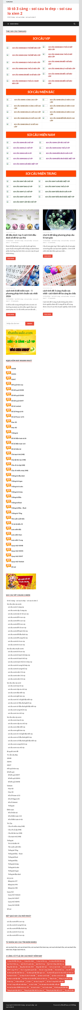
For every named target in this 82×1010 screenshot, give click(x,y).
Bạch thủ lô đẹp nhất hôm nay (55, 964)
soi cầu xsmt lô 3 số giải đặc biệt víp (20, 699)
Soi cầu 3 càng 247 (39, 981)
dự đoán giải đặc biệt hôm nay (15, 973)
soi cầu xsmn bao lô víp (16, 720)
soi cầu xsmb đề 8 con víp (16, 624)
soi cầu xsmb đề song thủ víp (18, 638)
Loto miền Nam (16, 535)
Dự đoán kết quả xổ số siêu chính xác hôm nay (60, 973)
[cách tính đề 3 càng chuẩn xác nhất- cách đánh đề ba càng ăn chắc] (59, 276)
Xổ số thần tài (16, 449)
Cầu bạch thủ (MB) (18, 454)
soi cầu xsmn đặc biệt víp (16, 727)
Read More (10, 258)
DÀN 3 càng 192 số (12, 970)
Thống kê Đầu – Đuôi (18, 508)
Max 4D (14, 427)
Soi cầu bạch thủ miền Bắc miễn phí (49, 984)
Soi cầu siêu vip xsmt (14, 683)
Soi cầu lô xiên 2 (35, 987)
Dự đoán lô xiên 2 (12, 975)
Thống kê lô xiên (17, 486)
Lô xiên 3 (29, 981)
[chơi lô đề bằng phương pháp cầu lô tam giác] (59, 220)
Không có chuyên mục (65, 978)
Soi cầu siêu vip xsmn (14, 717)
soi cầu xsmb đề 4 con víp (16, 617)
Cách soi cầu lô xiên (54, 967)
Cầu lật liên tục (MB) (18, 460)
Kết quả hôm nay (17, 385)
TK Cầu (9, 823)
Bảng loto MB (13, 888)
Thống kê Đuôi (16, 503)
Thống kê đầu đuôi (18, 476)
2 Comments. (15, 242)
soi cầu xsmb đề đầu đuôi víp (18, 634)
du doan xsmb (66, 967)
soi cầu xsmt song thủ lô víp (17, 710)
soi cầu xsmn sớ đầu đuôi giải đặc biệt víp (22, 740)
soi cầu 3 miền (33, 984)
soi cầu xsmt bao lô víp (15, 686)
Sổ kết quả (10, 772)
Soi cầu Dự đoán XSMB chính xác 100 (18, 987)
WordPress (64, 1005)
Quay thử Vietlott (17, 561)
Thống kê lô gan (16, 481)
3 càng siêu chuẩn (29, 961)
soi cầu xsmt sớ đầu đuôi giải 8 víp (19, 703)
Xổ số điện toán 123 (18, 444)
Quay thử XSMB (17, 545)
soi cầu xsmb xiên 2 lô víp (16, 672)
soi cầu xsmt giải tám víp (16, 696)
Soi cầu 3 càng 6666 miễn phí (55, 981)
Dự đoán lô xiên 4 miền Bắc (28, 975)
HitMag (73, 1005)
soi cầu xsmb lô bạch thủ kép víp (19, 655)
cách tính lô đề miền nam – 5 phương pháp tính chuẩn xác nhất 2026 (22, 293)
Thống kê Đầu (16, 497)
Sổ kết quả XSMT (17, 401)
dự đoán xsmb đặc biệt (13, 978)
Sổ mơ (13, 567)
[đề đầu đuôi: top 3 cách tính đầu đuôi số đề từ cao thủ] (22, 220)
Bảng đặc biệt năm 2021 (27, 967)
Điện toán (10, 810)
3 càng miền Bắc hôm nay (14, 961)
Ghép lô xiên (53, 978)
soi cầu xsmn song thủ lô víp (17, 744)
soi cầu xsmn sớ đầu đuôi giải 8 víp (20, 737)
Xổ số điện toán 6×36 (15, 819)
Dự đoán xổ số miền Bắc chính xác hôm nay (34, 978)
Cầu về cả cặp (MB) (18, 465)
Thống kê (14, 433)
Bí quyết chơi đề (12, 751)
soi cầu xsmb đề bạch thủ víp (18, 631)
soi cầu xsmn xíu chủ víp (16, 747)
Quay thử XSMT (17, 556)
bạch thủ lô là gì (40, 964)
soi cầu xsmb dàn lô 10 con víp (18, 614)
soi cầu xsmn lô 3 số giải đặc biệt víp (20, 734)
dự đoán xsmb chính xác (59, 975)
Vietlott (9, 786)
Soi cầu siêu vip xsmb (14, 604)
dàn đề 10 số (70, 970)
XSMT (13, 379)
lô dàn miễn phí (19, 981)
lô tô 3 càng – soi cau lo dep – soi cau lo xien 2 (40, 11)
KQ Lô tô (10, 878)
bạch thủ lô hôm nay (13, 964)
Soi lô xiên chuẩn (47, 987)
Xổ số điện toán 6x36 (18, 438)
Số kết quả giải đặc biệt (61, 987)
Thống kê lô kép (17, 492)
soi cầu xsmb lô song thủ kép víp (19, 665)
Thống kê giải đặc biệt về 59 (54, 990)
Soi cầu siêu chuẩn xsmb (15, 648)
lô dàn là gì (10, 981)
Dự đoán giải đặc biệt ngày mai (36, 973)
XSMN (13, 374)
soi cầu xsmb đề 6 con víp (16, 621)
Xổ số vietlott (16, 406)
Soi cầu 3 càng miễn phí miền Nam (17, 984)
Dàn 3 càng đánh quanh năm (28, 970)
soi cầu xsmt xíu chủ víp (16, 713)
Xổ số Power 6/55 (17, 417)
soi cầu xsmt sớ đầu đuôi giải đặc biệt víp (22, 706)
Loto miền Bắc (16, 529)
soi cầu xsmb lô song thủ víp (17, 669)
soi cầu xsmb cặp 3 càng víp (17, 610)
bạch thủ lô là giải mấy (27, 964)
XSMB (13, 368)
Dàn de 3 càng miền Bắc (46, 970)
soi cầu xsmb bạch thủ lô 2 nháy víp (20, 662)
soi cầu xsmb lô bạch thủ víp (17, 658)
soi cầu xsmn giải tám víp (16, 730)
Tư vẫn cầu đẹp (12, 755)
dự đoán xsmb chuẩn (44, 975)
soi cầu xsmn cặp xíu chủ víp (17, 723)
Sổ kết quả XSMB (17, 390)
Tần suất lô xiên (69, 990)
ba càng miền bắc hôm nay (56, 961)
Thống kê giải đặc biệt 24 (14, 990)
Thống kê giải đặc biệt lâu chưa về (34, 990)
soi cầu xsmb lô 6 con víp (16, 645)
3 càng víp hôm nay (41, 961)
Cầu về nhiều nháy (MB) (19, 470)
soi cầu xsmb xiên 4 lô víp (16, 679)
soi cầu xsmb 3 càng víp (16, 607)
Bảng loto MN (13, 884)
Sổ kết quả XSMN (17, 395)
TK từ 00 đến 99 (17, 524)
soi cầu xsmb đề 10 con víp (17, 627)
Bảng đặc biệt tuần (41, 967)
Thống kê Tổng (16, 513)
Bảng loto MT (12, 881)
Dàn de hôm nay (59, 970)
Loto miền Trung (17, 540)
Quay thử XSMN (17, 551)
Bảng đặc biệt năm (12, 967)
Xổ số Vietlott (13, 802)
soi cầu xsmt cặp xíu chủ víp (17, 689)
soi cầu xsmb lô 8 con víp (16, 651)
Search (29, 323)
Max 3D (14, 422)
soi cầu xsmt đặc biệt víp (16, 693)
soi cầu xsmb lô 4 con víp (16, 641)
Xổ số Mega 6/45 (17, 411)
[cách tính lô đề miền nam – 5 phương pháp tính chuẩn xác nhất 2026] (22, 276)
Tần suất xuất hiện (17, 519)
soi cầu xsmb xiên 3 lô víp (16, 675)
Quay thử (10, 892)
